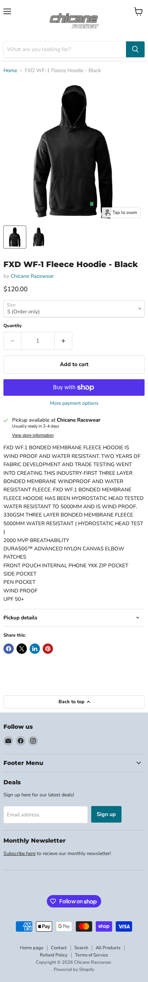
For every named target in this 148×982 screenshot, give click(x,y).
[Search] (135, 49)
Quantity (12, 325)
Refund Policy (53, 955)
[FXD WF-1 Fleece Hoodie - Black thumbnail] (15, 237)
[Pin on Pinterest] (48, 649)
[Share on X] (22, 649)
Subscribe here (19, 853)
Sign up (106, 814)
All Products (108, 948)
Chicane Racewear (32, 276)
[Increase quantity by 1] (63, 341)
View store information (33, 435)
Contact (59, 948)
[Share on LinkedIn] (35, 649)
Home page (31, 948)
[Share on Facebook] (8, 649)
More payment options (74, 403)
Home (10, 70)
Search (81, 948)
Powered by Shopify (74, 969)
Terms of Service (91, 955)
